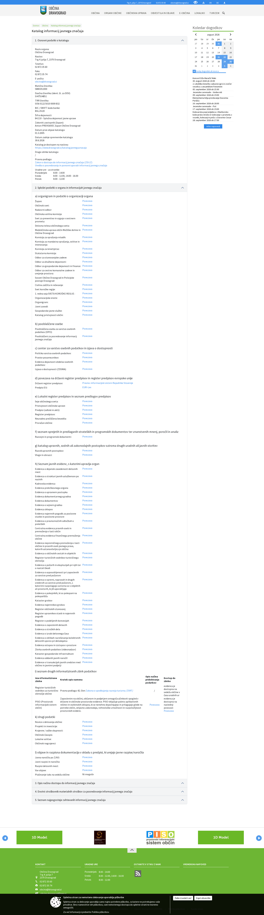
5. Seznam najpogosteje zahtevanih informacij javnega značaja (70, 800)
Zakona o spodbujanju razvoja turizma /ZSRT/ (109, 690)
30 (230, 61)
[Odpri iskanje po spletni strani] (223, 13)
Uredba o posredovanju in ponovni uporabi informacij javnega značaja (71, 165)
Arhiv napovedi (213, 126)
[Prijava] (225, 3)
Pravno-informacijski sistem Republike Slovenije (107, 382)
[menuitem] (95, 10)
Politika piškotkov (100, 912)
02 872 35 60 (161, 3)
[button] (5, 838)
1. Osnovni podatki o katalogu (52, 40)
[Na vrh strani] (132, 850)
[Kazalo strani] (204, 3)
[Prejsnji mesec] (196, 34)
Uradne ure (91, 864)
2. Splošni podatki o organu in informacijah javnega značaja (68, 187)
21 (219, 57)
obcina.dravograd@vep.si (53, 893)
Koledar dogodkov (207, 27)
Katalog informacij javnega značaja (66, 25)
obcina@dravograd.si (179, 3)
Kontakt (40, 864)
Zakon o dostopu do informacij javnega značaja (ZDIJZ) (63, 162)
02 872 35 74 (46, 885)
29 (225, 61)
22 (225, 57)
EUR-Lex (86, 387)
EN (210, 3)
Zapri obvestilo (203, 898)
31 (219, 43)
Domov (36, 25)
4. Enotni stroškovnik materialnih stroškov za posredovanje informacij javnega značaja (83, 791)
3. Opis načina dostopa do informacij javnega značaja (65, 783)
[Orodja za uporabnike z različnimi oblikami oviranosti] (195, 2)
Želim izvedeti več (183, 898)
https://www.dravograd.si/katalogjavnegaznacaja (61, 147)
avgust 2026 (213, 34)
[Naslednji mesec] (230, 34)
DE (217, 3)
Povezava (87, 200)
